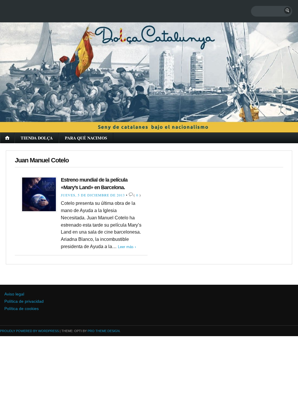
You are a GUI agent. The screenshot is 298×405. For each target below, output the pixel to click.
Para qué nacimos (86, 138)
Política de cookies (21, 309)
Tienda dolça (37, 138)
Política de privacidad (24, 301)
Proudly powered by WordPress (29, 331)
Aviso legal (14, 294)
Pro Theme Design (104, 331)
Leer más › (127, 247)
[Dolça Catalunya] (149, 69)
